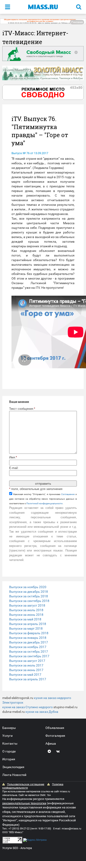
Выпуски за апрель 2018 (27, 624)
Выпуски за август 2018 (27, 605)
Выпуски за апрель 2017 (27, 679)
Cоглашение (68, 494)
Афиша (50, 743)
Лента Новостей (14, 775)
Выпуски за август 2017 (27, 661)
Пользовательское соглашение (25, 784)
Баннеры (9, 728)
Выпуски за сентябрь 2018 (29, 601)
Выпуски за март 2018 (26, 628)
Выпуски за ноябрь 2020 (27, 587)
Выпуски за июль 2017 (26, 665)
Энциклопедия (13, 767)
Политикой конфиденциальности (44, 503)
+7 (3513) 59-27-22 (19, 828)
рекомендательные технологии (24, 803)
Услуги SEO (10, 848)
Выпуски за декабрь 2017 (28, 642)
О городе (9, 751)
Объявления (54, 728)
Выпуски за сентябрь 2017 (29, 656)
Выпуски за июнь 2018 (26, 614)
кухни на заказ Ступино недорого (27, 707)
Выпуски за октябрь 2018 (28, 596)
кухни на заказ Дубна (41, 712)
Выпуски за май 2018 (25, 619)
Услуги (7, 735)
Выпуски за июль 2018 (26, 610)
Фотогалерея (55, 735)
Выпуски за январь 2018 (27, 638)
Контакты (9, 743)
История (8, 759)
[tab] (43, 587)
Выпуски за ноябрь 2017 (27, 647)
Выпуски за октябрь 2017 (28, 651)
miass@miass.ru (71, 828)
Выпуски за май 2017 (25, 674)
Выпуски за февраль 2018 (28, 633)
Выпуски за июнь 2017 (26, 670)
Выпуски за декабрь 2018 (28, 591)
